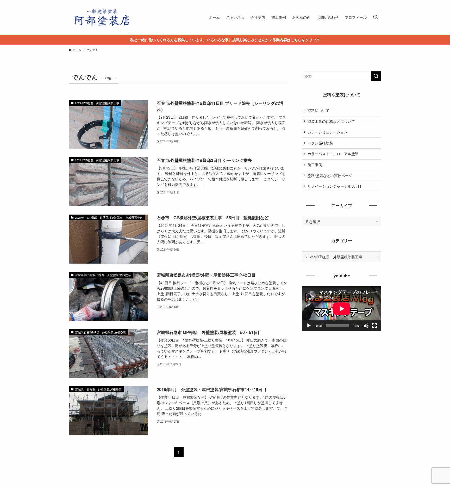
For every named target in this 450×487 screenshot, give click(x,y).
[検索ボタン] (375, 17)
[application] (341, 308)
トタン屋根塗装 (320, 142)
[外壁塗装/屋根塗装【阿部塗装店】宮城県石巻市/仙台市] (101, 17)
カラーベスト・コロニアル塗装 (333, 153)
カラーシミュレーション (328, 132)
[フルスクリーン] (374, 325)
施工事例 (315, 164)
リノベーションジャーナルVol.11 (334, 186)
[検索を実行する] (376, 76)
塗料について (318, 110)
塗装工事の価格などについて (331, 121)
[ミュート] (366, 325)
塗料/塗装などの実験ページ (330, 175)
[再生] (308, 325)
